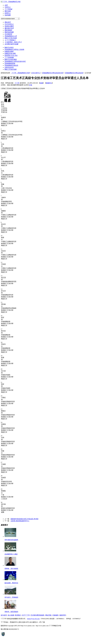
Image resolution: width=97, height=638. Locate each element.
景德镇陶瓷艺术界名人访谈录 (14, 49)
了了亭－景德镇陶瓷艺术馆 (20, 73)
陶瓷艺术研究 (9, 47)
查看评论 (49, 83)
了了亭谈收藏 (9, 57)
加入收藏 (11, 615)
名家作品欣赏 (9, 67)
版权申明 (63, 615)
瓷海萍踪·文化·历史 (11, 55)
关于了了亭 (26, 615)
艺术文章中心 (35, 73)
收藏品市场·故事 (10, 53)
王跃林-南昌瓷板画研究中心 (20, 521)
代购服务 (55, 615)
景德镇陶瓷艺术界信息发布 (74, 73)
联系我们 (18, 615)
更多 (30, 85)
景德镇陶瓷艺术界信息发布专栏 (15, 61)
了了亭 (17, 83)
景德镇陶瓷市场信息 (11, 65)
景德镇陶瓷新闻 (10, 63)
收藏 (41, 83)
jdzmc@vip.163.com (33, 618)
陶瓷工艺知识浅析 (11, 69)
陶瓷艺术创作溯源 (11, 59)
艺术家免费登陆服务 (37, 615)
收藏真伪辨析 (9, 51)
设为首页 (4, 615)
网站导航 (48, 615)
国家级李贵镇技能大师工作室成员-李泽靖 (24, 519)
